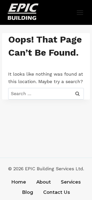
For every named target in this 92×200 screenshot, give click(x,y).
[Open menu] (80, 12)
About (43, 182)
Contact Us (56, 192)
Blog (27, 192)
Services (71, 182)
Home (18, 182)
